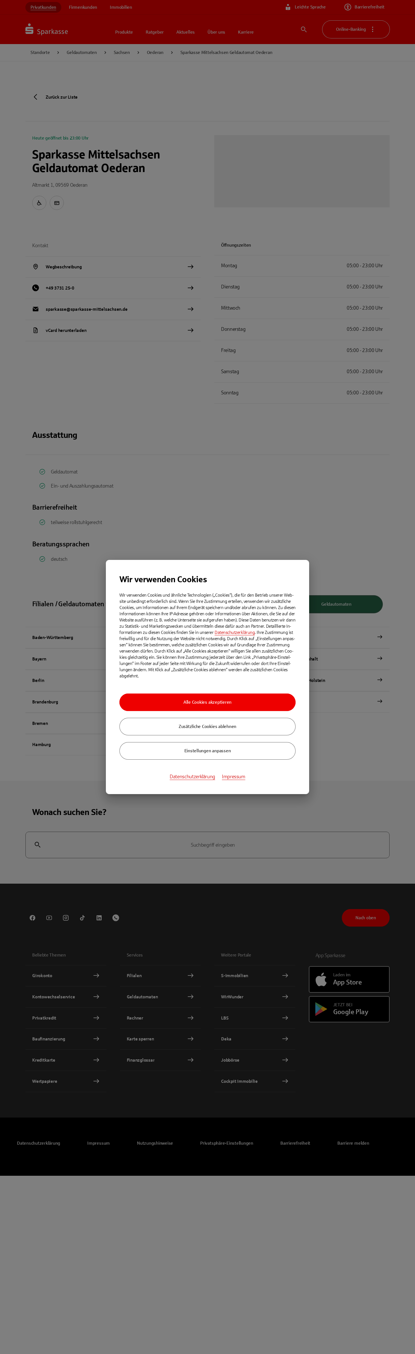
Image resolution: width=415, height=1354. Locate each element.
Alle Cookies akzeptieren (207, 702)
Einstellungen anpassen (207, 750)
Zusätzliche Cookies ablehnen (207, 726)
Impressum (233, 776)
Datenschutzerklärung (235, 632)
